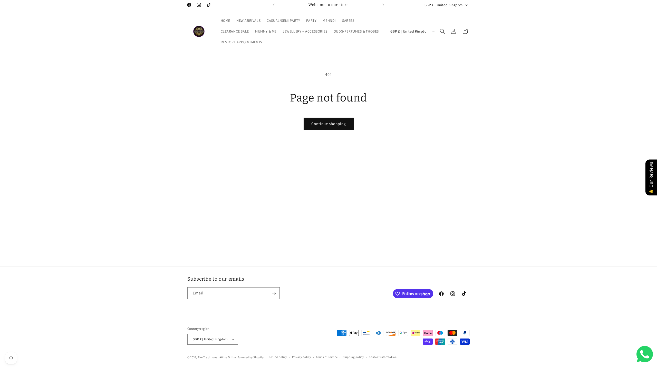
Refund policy (278, 357)
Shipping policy (353, 357)
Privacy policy (301, 357)
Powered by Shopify (250, 357)
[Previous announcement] (273, 5)
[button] (442, 31)
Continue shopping (328, 123)
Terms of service (326, 357)
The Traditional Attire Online (217, 357)
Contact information (383, 357)
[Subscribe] (273, 293)
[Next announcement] (383, 5)
